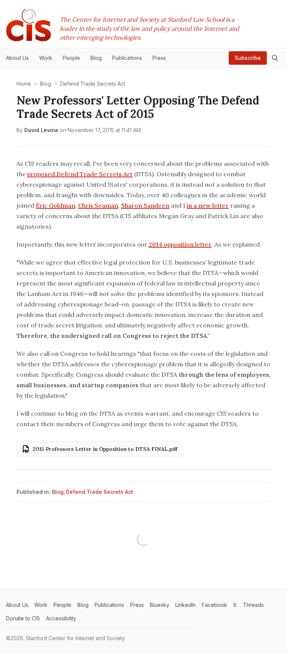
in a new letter (208, 205)
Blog (58, 492)
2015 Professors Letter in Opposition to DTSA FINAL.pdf (105, 449)
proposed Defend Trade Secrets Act (80, 174)
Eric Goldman (55, 205)
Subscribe (248, 58)
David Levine (41, 130)
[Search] (275, 58)
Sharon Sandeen (145, 205)
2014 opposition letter (180, 244)
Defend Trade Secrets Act (99, 492)
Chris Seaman (98, 205)
